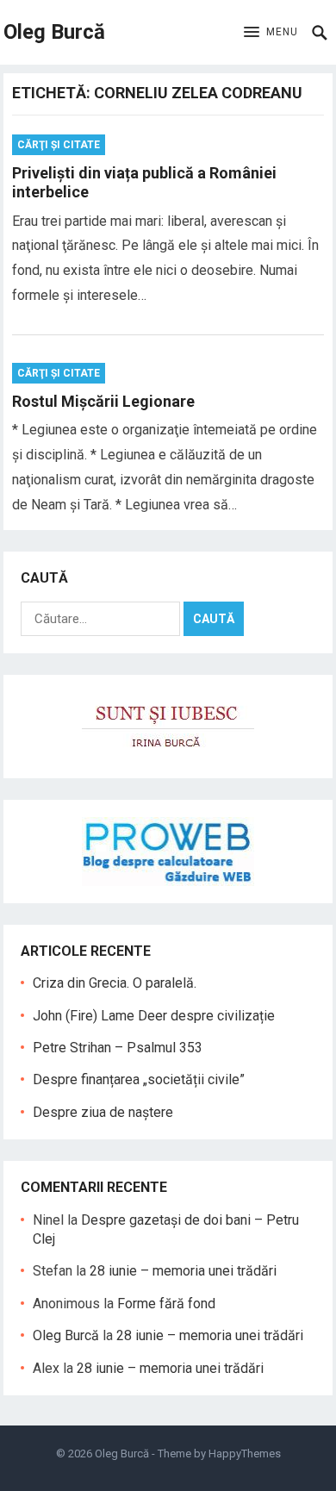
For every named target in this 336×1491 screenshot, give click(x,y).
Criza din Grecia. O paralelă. (114, 983)
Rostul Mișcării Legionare (103, 401)
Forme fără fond (166, 1303)
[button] (271, 32)
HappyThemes (244, 1453)
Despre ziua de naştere (103, 1112)
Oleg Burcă (54, 32)
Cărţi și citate (58, 145)
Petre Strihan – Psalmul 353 (117, 1047)
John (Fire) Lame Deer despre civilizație (154, 1016)
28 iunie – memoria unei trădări (183, 1271)
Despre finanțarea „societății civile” (139, 1079)
